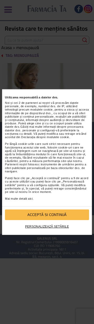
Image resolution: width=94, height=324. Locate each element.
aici (30, 198)
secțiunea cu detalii (18, 133)
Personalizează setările (47, 226)
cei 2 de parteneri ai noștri (32, 102)
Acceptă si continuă (47, 215)
